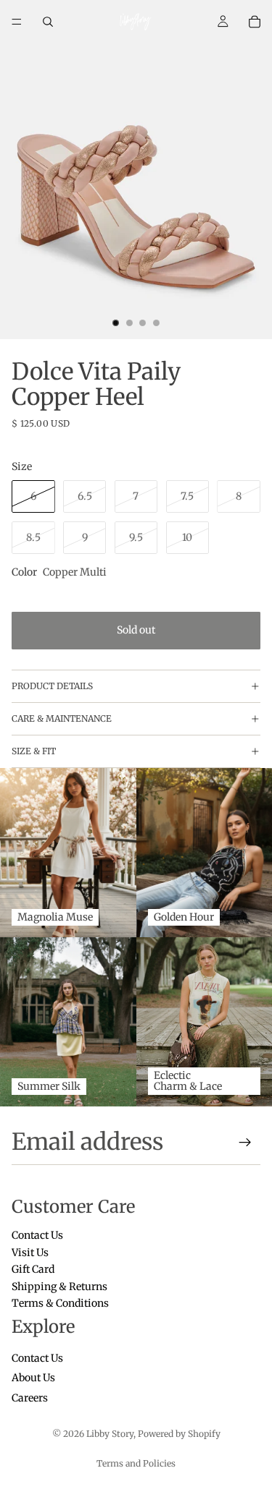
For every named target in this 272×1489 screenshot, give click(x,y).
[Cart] (255, 22)
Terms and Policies (136, 1463)
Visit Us (30, 1252)
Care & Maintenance (62, 718)
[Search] (48, 22)
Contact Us (37, 1235)
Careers (30, 1397)
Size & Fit (34, 751)
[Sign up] (245, 1142)
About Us (33, 1378)
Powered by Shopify (179, 1433)
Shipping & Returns (59, 1286)
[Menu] (16, 21)
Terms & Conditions (60, 1303)
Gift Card (33, 1269)
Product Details (52, 685)
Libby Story (109, 1433)
